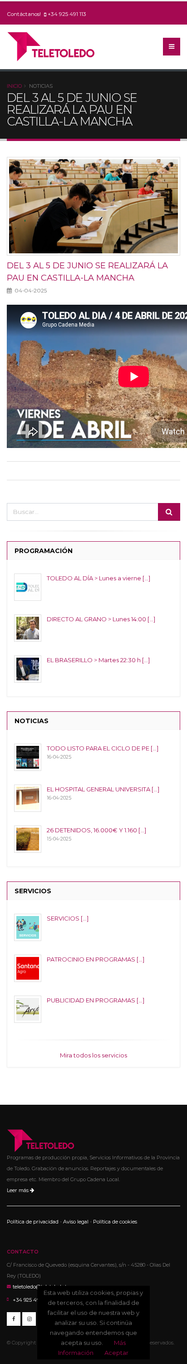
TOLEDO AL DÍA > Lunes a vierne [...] (98, 578)
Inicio (14, 86)
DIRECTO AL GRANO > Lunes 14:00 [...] (101, 619)
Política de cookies (115, 1221)
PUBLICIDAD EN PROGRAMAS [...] (95, 1000)
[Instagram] (29, 1319)
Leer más (18, 1190)
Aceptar (116, 1352)
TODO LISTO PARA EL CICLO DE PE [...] (102, 748)
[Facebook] (13, 1319)
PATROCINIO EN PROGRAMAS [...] (95, 959)
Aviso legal (76, 1221)
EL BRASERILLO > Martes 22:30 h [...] (98, 660)
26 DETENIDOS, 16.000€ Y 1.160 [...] (96, 830)
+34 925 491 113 (67, 14)
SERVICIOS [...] (68, 918)
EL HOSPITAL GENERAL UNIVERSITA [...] (103, 789)
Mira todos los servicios (93, 1055)
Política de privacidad (33, 1221)
